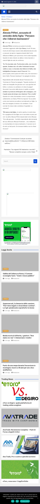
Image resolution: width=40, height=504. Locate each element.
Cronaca (5, 30)
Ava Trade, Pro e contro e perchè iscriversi (19, 457)
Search (35, 161)
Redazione (16, 42)
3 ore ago (7, 278)
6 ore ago (7, 340)
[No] (38, 498)
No (17, 501)
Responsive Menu (37, 1)
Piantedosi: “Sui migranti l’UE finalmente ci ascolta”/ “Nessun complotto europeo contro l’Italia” (19, 151)
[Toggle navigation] (9, 12)
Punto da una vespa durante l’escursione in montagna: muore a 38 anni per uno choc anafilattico (19, 368)
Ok (13, 501)
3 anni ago (7, 42)
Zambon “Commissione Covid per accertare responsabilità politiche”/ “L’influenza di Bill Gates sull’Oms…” (20, 141)
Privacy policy (25, 501)
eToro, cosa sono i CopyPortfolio (15, 481)
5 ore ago (7, 310)
